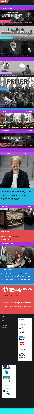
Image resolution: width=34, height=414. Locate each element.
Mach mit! (30, 243)
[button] (8, 153)
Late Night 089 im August (5, 20)
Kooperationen (5, 327)
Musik (3, 320)
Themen (4, 318)
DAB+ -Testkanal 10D (15, 236)
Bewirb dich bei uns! (5, 310)
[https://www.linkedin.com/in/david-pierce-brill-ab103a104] (17, 171)
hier (10, 239)
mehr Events (29, 111)
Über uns (4, 323)
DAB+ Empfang (5, 325)
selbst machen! (22, 273)
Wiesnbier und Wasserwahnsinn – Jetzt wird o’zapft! (16, 23)
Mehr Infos (30, 206)
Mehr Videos (29, 130)
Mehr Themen (29, 8)
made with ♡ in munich (17, 406)
